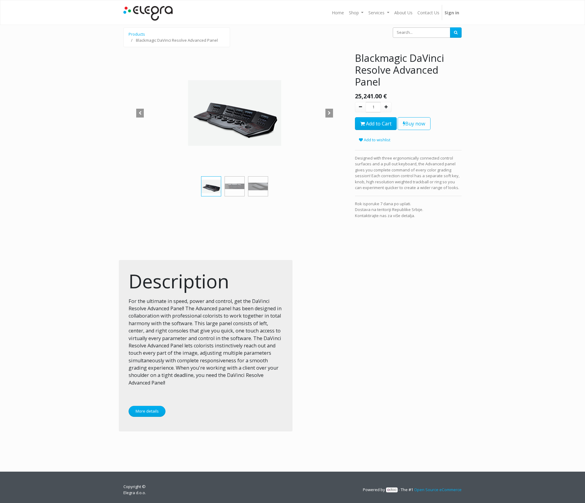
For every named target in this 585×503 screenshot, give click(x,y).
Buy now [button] (415, 123)
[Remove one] (360, 107)
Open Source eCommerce (438, 489)
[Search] (456, 32)
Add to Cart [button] (378, 123)
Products (137, 34)
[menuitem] (337, 12)
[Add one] (386, 107)
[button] (140, 113)
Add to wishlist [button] (376, 139)
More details (147, 411)
